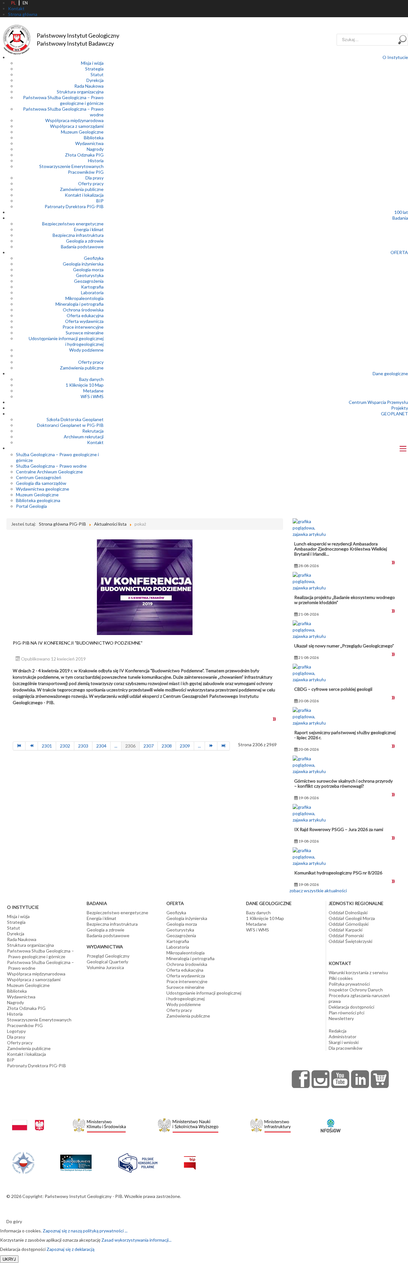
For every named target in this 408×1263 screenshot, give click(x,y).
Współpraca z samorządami (77, 126)
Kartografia (92, 286)
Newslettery (341, 1018)
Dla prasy (94, 177)
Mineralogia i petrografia (79, 304)
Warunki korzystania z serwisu (358, 972)
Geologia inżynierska (83, 263)
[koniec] (223, 745)
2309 (185, 745)
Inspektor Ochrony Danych (356, 989)
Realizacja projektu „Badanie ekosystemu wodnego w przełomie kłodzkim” (344, 600)
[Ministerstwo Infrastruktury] (270, 1124)
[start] (19, 745)
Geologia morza (88, 269)
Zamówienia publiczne (82, 189)
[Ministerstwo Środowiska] (99, 1124)
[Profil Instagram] (320, 1079)
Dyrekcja (95, 80)
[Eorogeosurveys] (76, 1159)
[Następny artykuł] (211, 745)
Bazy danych (91, 379)
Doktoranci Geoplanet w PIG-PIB (70, 425)
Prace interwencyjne (83, 327)
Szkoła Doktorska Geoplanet (75, 419)
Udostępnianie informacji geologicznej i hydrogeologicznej (66, 341)
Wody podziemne (86, 350)
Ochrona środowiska (83, 309)
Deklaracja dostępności (351, 1007)
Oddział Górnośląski (348, 924)
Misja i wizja (92, 63)
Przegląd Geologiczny (108, 956)
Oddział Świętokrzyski (350, 941)
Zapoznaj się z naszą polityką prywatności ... (85, 1230)
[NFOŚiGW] (330, 1121)
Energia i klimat (89, 229)
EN (25, 2)
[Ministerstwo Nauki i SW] (188, 1124)
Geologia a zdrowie (85, 241)
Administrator (342, 1036)
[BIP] (190, 1157)
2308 (167, 745)
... (115, 745)
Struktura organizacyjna (80, 91)
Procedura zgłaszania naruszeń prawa (359, 998)
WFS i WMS (92, 396)
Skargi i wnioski (344, 1042)
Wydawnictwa (89, 143)
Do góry (14, 1221)
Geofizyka (94, 258)
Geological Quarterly (107, 961)
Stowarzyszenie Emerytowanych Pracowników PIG (71, 169)
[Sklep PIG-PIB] (380, 1079)
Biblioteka (94, 137)
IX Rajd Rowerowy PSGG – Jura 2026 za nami (338, 829)
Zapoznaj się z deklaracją (70, 1249)
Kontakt (95, 442)
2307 (148, 745)
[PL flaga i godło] (28, 1119)
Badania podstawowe (82, 246)
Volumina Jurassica (105, 967)
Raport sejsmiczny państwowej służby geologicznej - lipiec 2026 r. (345, 735)
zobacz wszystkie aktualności (318, 890)
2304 (101, 745)
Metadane (93, 390)
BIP (100, 200)
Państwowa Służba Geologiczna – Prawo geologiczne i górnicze (63, 100)
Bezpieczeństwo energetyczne (73, 223)
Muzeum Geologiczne (82, 132)
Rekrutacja (93, 431)
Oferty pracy (91, 183)
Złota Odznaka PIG (84, 154)
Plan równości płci (346, 1012)
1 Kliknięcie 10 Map (85, 385)
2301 (47, 745)
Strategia (94, 68)
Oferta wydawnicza (84, 321)
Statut (97, 74)
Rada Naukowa (89, 86)
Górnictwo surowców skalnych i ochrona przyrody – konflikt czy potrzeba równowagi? (343, 783)
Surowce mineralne (85, 332)
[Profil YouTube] (340, 1079)
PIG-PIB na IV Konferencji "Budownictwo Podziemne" (77, 643)
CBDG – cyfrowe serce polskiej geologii (333, 689)
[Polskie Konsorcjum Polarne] (137, 1161)
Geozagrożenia (89, 281)
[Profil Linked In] (360, 1079)
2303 (83, 745)
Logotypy (16, 1031)
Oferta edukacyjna (85, 315)
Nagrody (95, 149)
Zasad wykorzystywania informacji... (136, 1240)
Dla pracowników (345, 1048)
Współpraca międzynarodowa (74, 120)
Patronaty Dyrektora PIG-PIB (74, 206)
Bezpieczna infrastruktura (78, 235)
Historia (96, 160)
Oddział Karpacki (345, 929)
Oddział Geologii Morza (352, 918)
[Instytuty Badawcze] (23, 1162)
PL (13, 2)
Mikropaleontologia (84, 298)
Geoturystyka (90, 275)
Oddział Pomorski (346, 935)
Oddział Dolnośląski (348, 912)
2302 (65, 745)
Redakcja (337, 1030)
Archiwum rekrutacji (84, 436)
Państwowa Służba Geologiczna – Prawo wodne (40, 965)
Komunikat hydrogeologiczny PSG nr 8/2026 (338, 872)
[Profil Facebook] (301, 1079)
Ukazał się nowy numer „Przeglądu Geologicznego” (344, 645)
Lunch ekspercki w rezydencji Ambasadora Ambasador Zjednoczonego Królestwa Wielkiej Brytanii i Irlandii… (340, 549)
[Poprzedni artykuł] (32, 745)
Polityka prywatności (349, 984)
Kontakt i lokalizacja (84, 195)
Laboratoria (92, 292)
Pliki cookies (341, 978)
